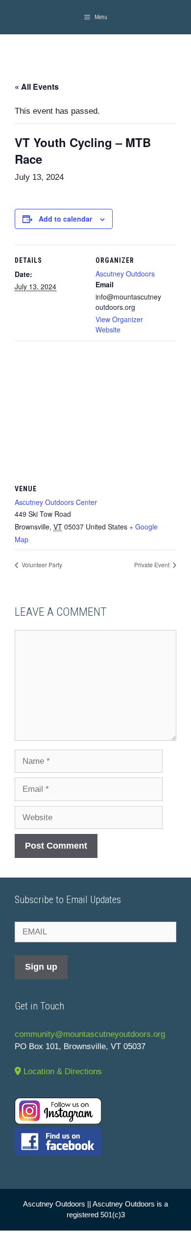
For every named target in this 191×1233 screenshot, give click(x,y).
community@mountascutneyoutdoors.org (90, 1034)
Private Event (152, 564)
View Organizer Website (119, 324)
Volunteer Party (41, 564)
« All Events (37, 86)
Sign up (41, 967)
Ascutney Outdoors (125, 273)
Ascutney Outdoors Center (56, 502)
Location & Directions (61, 1071)
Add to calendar (65, 219)
